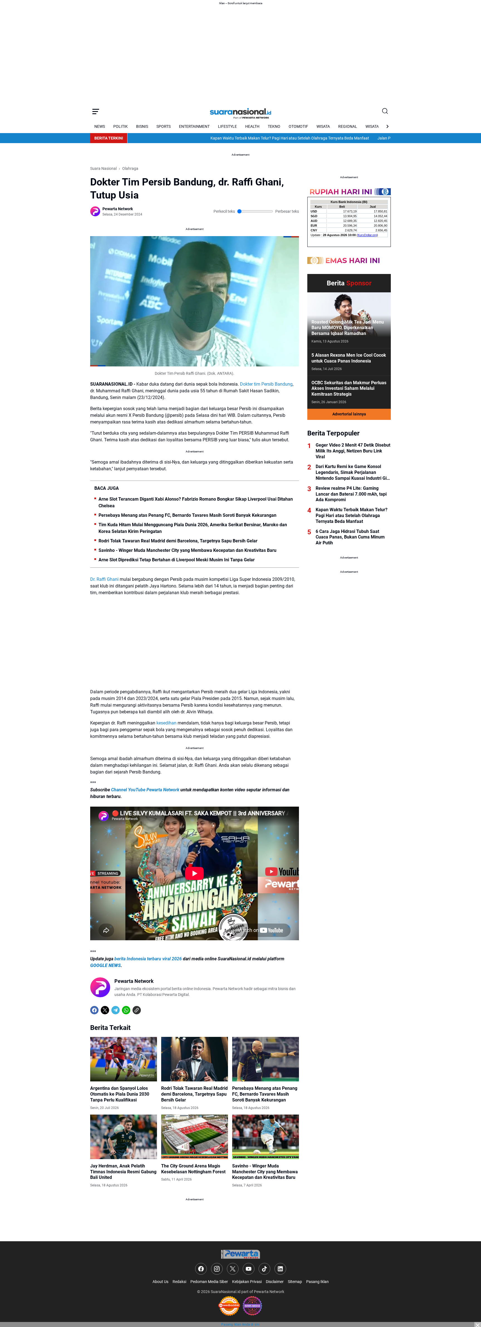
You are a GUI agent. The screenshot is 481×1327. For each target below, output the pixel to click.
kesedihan (166, 723)
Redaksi (179, 1281)
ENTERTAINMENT (194, 126)
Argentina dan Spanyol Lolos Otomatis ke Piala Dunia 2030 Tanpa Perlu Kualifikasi (119, 1094)
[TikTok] (264, 1269)
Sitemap (295, 1281)
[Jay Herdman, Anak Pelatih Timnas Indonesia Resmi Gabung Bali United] (123, 1137)
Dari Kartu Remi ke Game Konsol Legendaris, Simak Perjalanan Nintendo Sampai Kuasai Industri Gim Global (353, 472)
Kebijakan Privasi (247, 1281)
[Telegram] (115, 1010)
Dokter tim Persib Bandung (266, 384)
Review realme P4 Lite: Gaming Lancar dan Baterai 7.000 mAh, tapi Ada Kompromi (351, 494)
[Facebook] (94, 1010)
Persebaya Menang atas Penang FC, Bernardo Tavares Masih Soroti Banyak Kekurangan (187, 515)
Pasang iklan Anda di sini (240, 1324)
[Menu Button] (95, 111)
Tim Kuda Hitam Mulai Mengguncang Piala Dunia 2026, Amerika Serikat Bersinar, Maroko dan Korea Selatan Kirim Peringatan (193, 528)
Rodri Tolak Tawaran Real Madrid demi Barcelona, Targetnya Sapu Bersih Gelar (178, 540)
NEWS (99, 126)
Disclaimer (275, 1281)
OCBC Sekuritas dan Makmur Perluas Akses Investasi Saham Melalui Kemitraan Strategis (348, 388)
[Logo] (240, 1254)
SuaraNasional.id (225, 1291)
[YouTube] (248, 1269)
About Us (160, 1281)
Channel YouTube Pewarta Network (145, 789)
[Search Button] (385, 111)
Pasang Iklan (317, 1281)
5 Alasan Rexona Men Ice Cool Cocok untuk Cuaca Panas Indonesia (348, 358)
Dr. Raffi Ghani (104, 579)
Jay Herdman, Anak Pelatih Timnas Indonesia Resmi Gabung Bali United (123, 1171)
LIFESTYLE (227, 126)
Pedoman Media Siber (209, 1281)
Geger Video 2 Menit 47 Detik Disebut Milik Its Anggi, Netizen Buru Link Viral (353, 450)
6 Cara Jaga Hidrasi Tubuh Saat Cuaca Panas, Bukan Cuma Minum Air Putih (350, 537)
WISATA (323, 126)
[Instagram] (217, 1269)
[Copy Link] (136, 1010)
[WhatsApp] (126, 1010)
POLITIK (120, 126)
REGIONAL (347, 126)
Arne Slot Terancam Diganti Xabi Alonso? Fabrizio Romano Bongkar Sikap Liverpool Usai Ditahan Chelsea (196, 502)
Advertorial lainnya (349, 414)
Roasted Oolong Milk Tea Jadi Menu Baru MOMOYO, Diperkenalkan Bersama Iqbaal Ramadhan (347, 327)
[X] (105, 1010)
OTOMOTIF (298, 126)
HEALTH (252, 126)
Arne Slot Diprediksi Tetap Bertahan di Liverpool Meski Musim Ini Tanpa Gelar (177, 559)
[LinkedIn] (280, 1269)
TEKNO (274, 126)
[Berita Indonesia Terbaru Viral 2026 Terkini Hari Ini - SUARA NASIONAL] (240, 111)
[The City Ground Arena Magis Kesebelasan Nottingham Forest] (194, 1137)
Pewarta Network (269, 1291)
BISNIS (142, 126)
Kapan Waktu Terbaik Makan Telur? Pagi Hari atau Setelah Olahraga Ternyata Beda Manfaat (258, 138)
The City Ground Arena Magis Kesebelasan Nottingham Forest (193, 1168)
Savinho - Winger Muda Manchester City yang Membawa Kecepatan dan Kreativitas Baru (187, 550)
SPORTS (163, 126)
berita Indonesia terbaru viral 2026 (148, 958)
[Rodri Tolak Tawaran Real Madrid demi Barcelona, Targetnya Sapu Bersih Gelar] (194, 1059)
